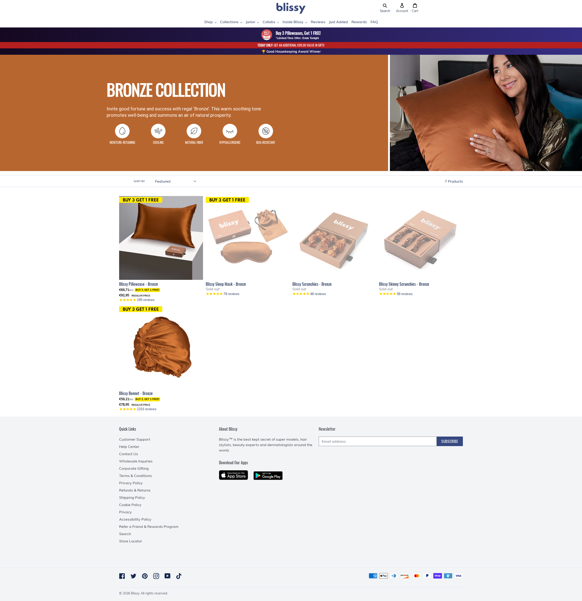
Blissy (135, 593)
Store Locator (130, 541)
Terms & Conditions (135, 475)
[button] (385, 8)
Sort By (139, 181)
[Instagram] (156, 576)
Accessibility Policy (135, 519)
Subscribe (449, 441)
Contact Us (128, 454)
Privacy (125, 512)
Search (125, 533)
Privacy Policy (131, 483)
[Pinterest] (145, 576)
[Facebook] (122, 576)
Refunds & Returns (135, 490)
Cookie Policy (130, 504)
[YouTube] (168, 576)
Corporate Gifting (134, 468)
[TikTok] (179, 576)
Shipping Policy (132, 497)
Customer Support (134, 439)
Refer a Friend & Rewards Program (148, 526)
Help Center (129, 446)
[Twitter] (133, 576)
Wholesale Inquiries (136, 461)
